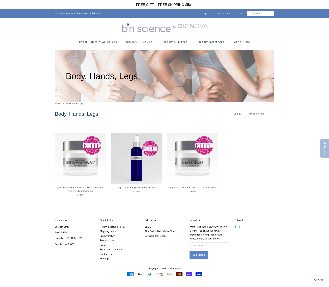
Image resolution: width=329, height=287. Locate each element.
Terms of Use (107, 240)
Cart (240, 13)
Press (103, 245)
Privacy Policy (107, 236)
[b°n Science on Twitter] (235, 227)
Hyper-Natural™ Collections (98, 41)
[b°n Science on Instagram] (244, 227)
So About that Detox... (156, 236)
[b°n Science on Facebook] (239, 227)
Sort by (237, 113)
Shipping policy (108, 231)
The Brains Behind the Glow (160, 231)
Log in (205, 13)
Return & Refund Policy (112, 227)
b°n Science (174, 268)
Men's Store (242, 41)
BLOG (148, 227)
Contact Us (106, 254)
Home (57, 103)
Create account (222, 13)
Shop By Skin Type (175, 41)
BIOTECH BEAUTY (139, 41)
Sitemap (104, 258)
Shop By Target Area (211, 41)
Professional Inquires (111, 249)
